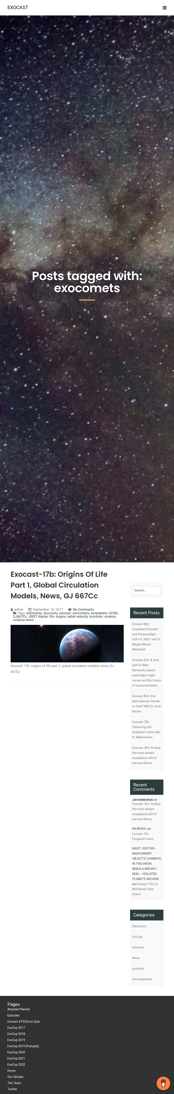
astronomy (34, 613)
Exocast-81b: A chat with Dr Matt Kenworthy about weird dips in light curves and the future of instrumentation (146, 672)
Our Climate (15, 1077)
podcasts (138, 968)
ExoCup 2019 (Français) (23, 1046)
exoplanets (99, 613)
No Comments (83, 609)
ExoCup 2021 (16, 1058)
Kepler (43, 616)
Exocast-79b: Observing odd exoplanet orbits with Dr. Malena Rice (146, 729)
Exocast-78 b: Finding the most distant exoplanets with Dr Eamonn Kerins (146, 755)
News (136, 958)
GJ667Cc (20, 616)
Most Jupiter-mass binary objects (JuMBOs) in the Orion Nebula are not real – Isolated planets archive (146, 864)
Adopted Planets (18, 1009)
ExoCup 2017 (16, 1027)
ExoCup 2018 (16, 1034)
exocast (17, 7)
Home (11, 1070)
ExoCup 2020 (16, 1052)
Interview (138, 947)
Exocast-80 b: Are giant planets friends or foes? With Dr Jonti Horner (146, 703)
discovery (50, 613)
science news (23, 620)
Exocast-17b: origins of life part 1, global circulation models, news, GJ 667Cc (59, 585)
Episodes (13, 1015)
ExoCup (137, 936)
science (110, 616)
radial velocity (77, 616)
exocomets (81, 613)
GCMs (113, 613)
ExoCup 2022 (16, 1064)
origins (61, 616)
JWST (32, 616)
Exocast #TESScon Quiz (23, 1021)
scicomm (96, 616)
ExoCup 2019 (16, 1040)
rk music (139, 828)
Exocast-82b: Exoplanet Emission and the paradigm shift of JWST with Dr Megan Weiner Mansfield (146, 636)
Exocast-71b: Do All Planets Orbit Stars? (145, 889)
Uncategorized (142, 979)
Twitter (12, 1089)
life (51, 616)
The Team (14, 1083)
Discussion (139, 926)
